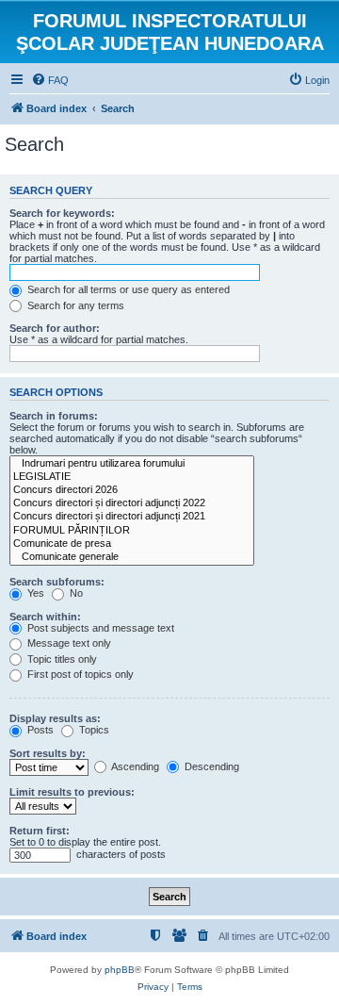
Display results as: (55, 718)
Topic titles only (60, 659)
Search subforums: (57, 581)
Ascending (134, 766)
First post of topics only (79, 674)
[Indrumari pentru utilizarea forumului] (131, 463)
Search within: (45, 616)
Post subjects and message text (99, 628)
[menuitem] (50, 80)
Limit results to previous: (72, 792)
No (75, 593)
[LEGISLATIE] (131, 477)
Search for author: (54, 328)
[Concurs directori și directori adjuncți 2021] (131, 516)
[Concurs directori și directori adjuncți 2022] (131, 503)
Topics (92, 729)
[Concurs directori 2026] (131, 490)
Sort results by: (47, 753)
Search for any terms (74, 305)
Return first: (39, 830)
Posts (39, 729)
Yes (34, 593)
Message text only (67, 643)
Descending (210, 766)
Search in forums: (53, 415)
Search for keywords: (62, 213)
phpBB (120, 969)
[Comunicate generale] (131, 557)
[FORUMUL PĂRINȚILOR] (131, 530)
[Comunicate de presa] (131, 544)
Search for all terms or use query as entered (127, 289)
